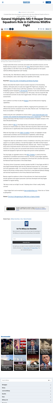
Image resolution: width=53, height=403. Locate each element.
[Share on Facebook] (39, 29)
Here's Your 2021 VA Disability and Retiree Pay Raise (24, 80)
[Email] (43, 29)
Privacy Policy (34, 248)
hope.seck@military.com (30, 190)
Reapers (26, 100)
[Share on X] (41, 29)
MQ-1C (15, 124)
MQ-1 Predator (31, 154)
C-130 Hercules (23, 90)
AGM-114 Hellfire (24, 132)
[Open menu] (2, 2)
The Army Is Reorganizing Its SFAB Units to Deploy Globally (24, 196)
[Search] (43, 2)
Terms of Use (26, 248)
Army (19, 12)
